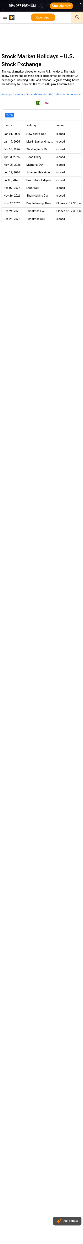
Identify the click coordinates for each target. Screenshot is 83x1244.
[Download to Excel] (38, 103)
